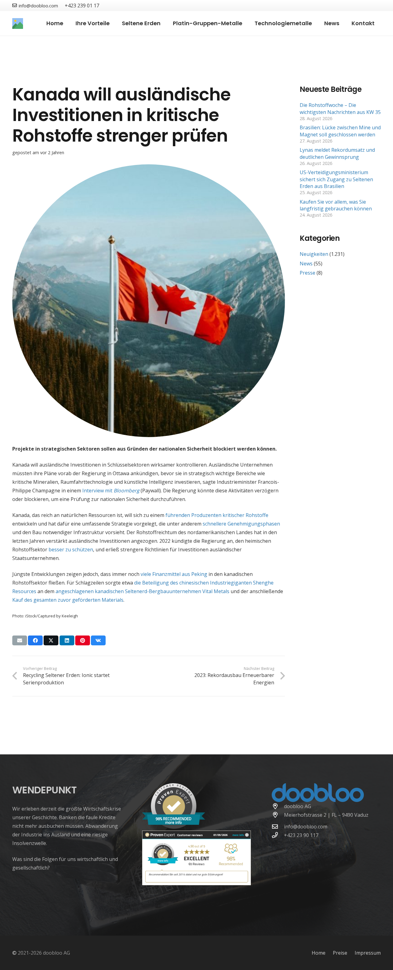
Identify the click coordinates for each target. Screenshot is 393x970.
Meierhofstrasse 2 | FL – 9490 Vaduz (326, 815)
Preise (340, 952)
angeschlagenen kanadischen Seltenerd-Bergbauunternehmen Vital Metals (142, 591)
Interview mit (110, 490)
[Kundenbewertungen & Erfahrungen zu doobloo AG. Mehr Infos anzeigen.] (196, 883)
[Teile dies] (35, 640)
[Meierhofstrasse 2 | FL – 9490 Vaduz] (278, 815)
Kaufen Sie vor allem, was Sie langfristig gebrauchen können (336, 205)
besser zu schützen (71, 549)
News (306, 263)
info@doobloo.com (305, 826)
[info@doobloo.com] (278, 826)
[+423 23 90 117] (278, 835)
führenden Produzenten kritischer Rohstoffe (216, 515)
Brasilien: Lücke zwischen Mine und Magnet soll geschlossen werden (340, 131)
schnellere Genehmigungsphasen (241, 523)
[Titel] (17, 23)
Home (318, 952)
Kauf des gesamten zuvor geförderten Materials (67, 599)
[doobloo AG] (278, 806)
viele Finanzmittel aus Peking (174, 574)
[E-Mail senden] (19, 640)
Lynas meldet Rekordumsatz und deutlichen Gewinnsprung (337, 153)
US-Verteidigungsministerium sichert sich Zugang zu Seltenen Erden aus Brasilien (336, 179)
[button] (113, 23)
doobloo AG (297, 806)
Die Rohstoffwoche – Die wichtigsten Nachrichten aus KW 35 (340, 108)
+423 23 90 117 (301, 835)
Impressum (368, 952)
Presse (307, 272)
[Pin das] (82, 640)
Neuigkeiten (314, 254)
